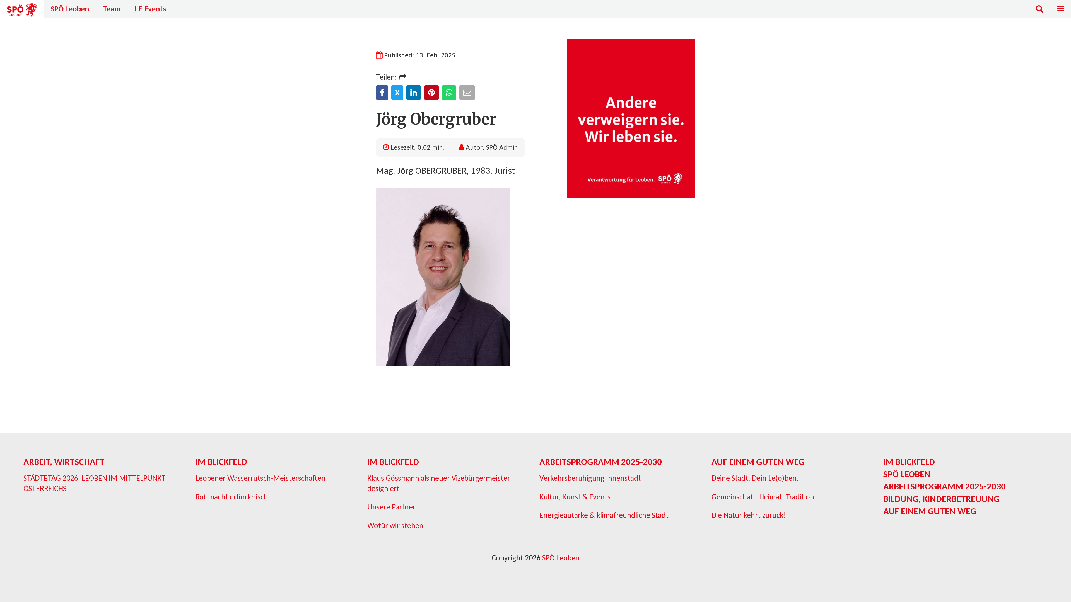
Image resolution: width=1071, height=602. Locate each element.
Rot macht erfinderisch (232, 497)
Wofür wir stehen (395, 525)
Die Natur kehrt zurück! (748, 515)
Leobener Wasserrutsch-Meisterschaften (260, 478)
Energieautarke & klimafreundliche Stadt (604, 515)
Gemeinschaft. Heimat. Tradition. (763, 497)
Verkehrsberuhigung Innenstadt (590, 478)
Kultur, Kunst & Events (575, 497)
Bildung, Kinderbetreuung (941, 498)
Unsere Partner (391, 507)
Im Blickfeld (221, 461)
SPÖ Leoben (69, 9)
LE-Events (150, 9)
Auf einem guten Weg (757, 461)
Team (112, 9)
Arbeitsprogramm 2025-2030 (600, 461)
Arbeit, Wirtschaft (64, 461)
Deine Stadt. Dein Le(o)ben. (755, 478)
